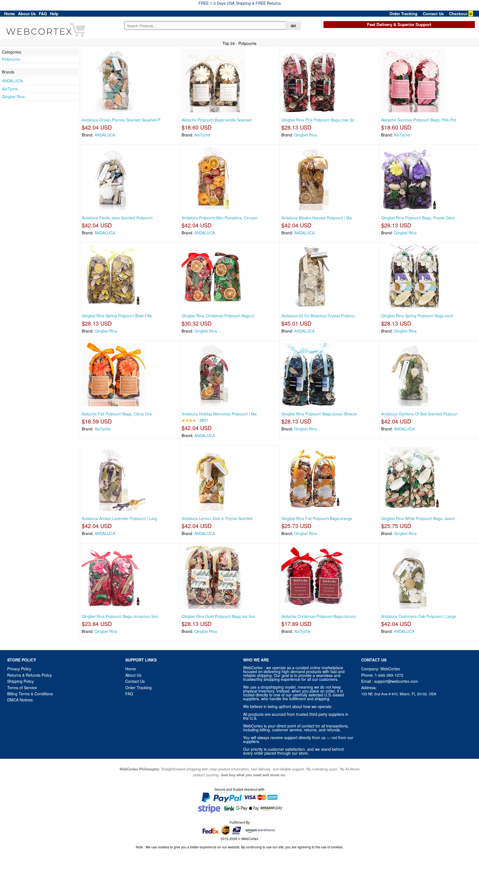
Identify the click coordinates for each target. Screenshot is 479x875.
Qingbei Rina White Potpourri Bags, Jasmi (418, 518)
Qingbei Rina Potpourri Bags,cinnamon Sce (120, 616)
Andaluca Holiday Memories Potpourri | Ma (219, 414)
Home (9, 13)
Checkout (458, 13)
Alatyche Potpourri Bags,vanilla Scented (216, 120)
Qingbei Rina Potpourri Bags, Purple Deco (418, 217)
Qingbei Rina (13, 96)
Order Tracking (403, 13)
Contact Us (433, 13)
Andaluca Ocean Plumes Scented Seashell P (121, 120)
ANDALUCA (12, 80)
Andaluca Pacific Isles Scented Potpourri (117, 217)
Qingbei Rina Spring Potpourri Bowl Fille (117, 315)
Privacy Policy (19, 668)
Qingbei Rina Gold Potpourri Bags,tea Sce (218, 616)
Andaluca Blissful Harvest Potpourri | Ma (316, 217)
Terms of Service (22, 687)
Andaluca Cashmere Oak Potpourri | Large (418, 616)
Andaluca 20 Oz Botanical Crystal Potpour (318, 315)
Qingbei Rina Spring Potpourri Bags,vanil (417, 315)
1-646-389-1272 (389, 675)
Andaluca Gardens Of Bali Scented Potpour (419, 414)
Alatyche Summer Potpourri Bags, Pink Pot (418, 120)
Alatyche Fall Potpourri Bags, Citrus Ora (117, 414)
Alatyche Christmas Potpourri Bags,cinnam (318, 616)
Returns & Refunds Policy (29, 675)
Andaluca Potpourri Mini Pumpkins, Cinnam (220, 217)
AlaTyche (10, 89)
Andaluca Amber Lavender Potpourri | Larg (119, 518)
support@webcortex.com (396, 681)
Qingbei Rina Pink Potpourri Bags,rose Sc (317, 120)
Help (54, 13)
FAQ (43, 13)
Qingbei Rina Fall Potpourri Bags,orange (316, 518)
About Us (27, 13)
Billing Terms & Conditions (30, 693)
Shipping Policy (21, 681)
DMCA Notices (20, 699)
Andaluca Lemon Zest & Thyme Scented (217, 518)
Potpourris (11, 59)
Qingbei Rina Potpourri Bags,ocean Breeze (319, 414)
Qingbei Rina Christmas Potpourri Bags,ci (218, 315)
